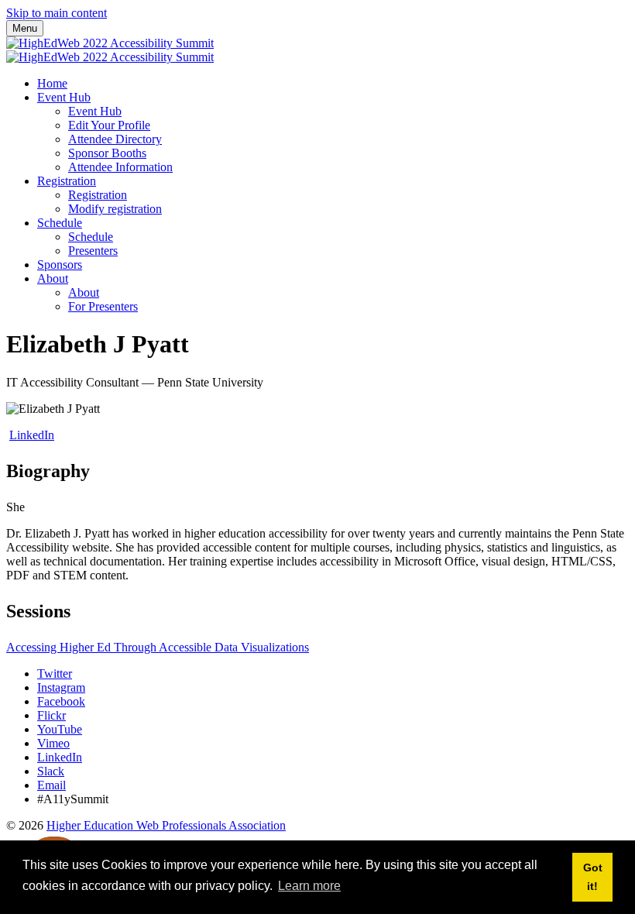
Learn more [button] (309, 885)
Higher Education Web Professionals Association (166, 825)
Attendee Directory (115, 139)
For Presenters (103, 306)
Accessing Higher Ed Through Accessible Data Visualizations (157, 647)
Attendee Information (120, 167)
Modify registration (115, 208)
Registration (66, 180)
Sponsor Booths (107, 153)
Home (52, 83)
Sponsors (59, 264)
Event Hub (64, 97)
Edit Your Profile (109, 125)
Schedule (59, 222)
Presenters (93, 250)
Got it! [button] (592, 876)
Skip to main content (56, 12)
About (52, 278)
